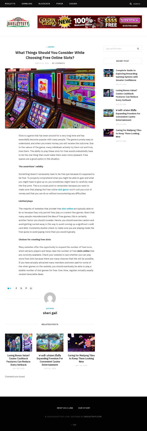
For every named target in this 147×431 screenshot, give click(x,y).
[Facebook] (8, 145)
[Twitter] (8, 152)
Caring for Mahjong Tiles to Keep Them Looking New (81, 358)
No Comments (58, 63)
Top (74, 425)
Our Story (84, 408)
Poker (59, 4)
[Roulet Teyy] (18, 22)
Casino (73, 4)
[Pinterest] (8, 160)
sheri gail (50, 313)
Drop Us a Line (65, 408)
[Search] (131, 4)
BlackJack (44, 4)
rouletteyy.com (92, 417)
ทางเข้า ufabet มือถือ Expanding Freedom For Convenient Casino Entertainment (50, 360)
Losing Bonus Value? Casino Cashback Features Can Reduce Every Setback (18, 360)
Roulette (10, 4)
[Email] (8, 167)
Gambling (27, 4)
